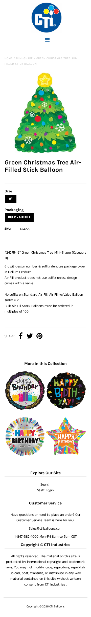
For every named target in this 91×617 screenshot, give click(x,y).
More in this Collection (45, 363)
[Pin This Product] (39, 336)
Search (45, 484)
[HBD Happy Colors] (24, 455)
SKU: (8, 228)
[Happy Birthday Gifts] (24, 409)
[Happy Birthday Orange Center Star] (65, 455)
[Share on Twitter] (29, 336)
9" (10, 198)
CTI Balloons (56, 606)
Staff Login (45, 490)
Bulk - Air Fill (19, 217)
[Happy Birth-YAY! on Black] (65, 409)
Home (9, 58)
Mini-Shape (24, 58)
